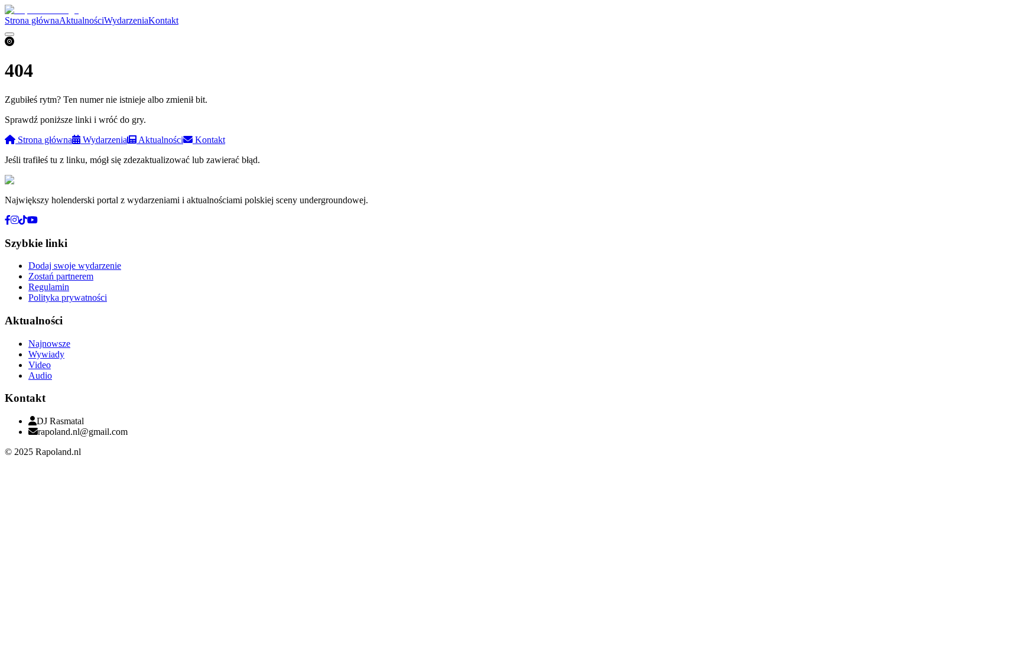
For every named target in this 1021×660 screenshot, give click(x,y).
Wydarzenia (126, 20)
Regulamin (48, 287)
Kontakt (163, 20)
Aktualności (81, 20)
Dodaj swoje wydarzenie (74, 266)
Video (39, 365)
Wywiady (46, 354)
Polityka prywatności (67, 297)
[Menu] (9, 34)
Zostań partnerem (60, 276)
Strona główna (32, 20)
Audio (40, 375)
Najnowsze (49, 344)
